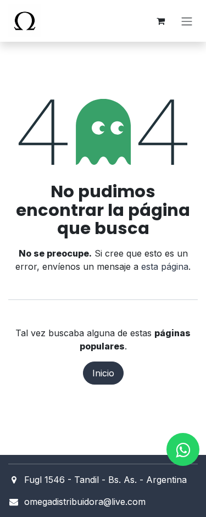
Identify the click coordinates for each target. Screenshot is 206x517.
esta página (164, 266)
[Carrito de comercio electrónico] (160, 21)
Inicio (103, 373)
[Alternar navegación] (187, 20)
